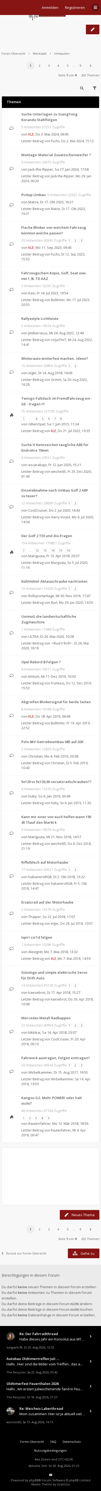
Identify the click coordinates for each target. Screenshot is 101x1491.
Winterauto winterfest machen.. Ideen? (54, 358)
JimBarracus (38, 333)
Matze (33, 202)
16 (68, 550)
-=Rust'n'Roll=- (61, 643)
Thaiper (34, 916)
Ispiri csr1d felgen (36, 937)
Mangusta (36, 555)
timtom (33, 676)
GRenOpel (36, 424)
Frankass (57, 683)
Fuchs (55, 141)
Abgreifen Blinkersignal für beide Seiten (56, 701)
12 (37, 550)
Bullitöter (58, 300)
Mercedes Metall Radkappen (46, 1018)
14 (52, 550)
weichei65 (58, 471)
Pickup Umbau (33, 194)
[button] (90, 65)
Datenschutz (72, 1442)
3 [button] (49, 65)
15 (60, 550)
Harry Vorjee (60, 517)
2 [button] (39, 65)
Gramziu (63, 1484)
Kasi (31, 293)
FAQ (53, 1442)
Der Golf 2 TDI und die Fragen (46, 535)
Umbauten (17, 29)
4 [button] (58, 65)
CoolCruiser (37, 510)
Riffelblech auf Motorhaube (44, 862)
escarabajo (37, 464)
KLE (31, 134)
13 (45, 550)
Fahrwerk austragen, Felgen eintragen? (55, 1057)
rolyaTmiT (58, 340)
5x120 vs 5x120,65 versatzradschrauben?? (56, 781)
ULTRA (33, 636)
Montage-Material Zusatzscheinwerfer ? (56, 154)
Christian (35, 756)
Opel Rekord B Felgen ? (41, 662)
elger (32, 372)
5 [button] (67, 65)
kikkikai (34, 1032)
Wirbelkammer (40, 1072)
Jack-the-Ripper (40, 169)
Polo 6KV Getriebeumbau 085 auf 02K (52, 741)
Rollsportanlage (41, 595)
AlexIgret (35, 951)
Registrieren (75, 7)
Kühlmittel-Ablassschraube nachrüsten (54, 581)
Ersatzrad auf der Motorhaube (47, 902)
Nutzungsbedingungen (50, 1450)
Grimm (56, 379)
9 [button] (80, 65)
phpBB (34, 1480)
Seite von (67, 75)
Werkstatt (40, 53)
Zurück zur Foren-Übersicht (26, 1253)
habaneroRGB (40, 876)
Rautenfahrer (39, 1123)
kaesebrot (36, 992)
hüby (32, 796)
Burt (54, 602)
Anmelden (50, 7)
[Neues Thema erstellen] (92, 29)
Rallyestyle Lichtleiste (39, 318)
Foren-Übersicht (13, 53)
